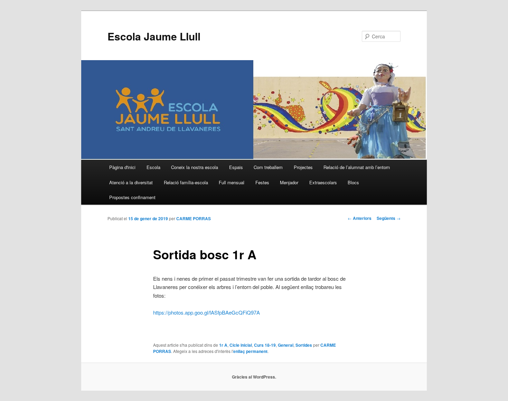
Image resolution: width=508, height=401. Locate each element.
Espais (236, 167)
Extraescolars (323, 182)
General (285, 345)
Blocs (353, 182)
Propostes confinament (132, 197)
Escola (153, 167)
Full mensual (231, 182)
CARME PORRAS (193, 218)
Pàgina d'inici (122, 167)
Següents (389, 218)
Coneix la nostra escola (194, 167)
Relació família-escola (186, 182)
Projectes (303, 167)
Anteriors (359, 218)
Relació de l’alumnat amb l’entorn (356, 167)
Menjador (289, 182)
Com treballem (268, 167)
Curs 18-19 (265, 345)
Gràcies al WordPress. (254, 377)
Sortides (303, 345)
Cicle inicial (240, 345)
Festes (262, 182)
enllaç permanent (250, 351)
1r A (223, 345)
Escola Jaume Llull (153, 36)
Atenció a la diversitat (131, 182)
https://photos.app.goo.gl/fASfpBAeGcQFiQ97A (206, 312)
